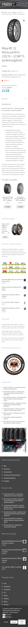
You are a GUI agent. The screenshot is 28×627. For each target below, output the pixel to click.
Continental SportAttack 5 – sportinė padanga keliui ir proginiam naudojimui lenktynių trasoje (15, 399)
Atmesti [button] (6, 622)
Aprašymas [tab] (5, 99)
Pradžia (5, 12)
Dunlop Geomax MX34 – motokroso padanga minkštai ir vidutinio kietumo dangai (14, 409)
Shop (9, 12)
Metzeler (6, 604)
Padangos (14, 12)
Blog (5, 466)
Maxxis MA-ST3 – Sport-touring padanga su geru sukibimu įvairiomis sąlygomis (14, 422)
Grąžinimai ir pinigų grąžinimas (12, 475)
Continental (7, 589)
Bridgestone (7, 586)
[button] (24, 20)
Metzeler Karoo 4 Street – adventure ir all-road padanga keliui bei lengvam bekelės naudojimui (15, 404)
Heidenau (6, 598)
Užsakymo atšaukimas (10, 478)
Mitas (8, 89)
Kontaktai (6, 481)
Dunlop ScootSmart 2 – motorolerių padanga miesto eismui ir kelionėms (14, 388)
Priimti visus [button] (22, 622)
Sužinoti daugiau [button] (13, 612)
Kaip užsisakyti (8, 472)
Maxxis (5, 601)
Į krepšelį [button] (7, 206)
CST (5, 592)
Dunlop (6, 595)
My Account (7, 469)
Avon (5, 583)
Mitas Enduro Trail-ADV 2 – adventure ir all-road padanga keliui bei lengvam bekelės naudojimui (14, 393)
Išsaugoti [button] (14, 622)
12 (6, 89)
